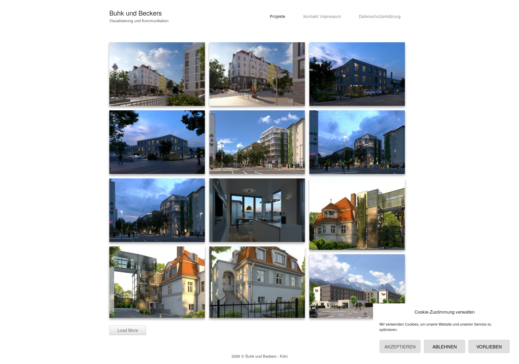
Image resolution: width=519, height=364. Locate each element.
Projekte (277, 16)
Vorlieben (489, 346)
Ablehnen (444, 346)
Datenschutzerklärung (380, 16)
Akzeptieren (400, 346)
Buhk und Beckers (135, 12)
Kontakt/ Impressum (322, 16)
